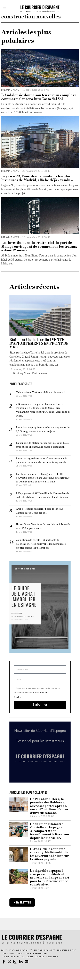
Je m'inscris (40, 538)
